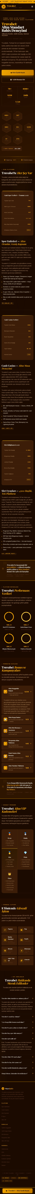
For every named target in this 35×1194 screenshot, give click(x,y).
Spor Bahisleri (6, 1106)
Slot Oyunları (5, 1113)
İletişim (3, 1165)
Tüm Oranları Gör (7, 303)
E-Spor (4, 1116)
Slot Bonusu (5, 1134)
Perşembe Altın (6, 1137)
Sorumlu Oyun (6, 1162)
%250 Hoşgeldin (6, 1127)
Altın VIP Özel (5, 1141)
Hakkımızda (5, 1149)
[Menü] (32, 6)
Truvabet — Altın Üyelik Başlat (18, 1191)
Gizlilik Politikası (6, 1155)
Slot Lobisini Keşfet (8, 553)
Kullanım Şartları (6, 1158)
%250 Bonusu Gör (19, 80)
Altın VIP (4, 1119)
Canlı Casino (5, 1110)
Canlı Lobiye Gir (7, 428)
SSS (3, 1152)
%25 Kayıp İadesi (6, 1131)
